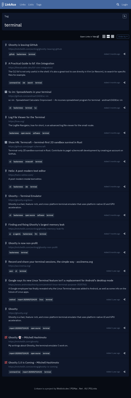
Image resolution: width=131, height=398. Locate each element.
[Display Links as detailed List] (108, 36)
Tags (39, 4)
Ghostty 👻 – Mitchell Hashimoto (27, 337)
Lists (31, 4)
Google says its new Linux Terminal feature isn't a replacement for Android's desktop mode (60, 280)
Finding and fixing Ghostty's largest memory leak (36, 224)
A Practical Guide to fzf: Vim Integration (31, 63)
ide (24, 82)
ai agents (16, 234)
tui (36, 108)
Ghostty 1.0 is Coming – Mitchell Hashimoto (33, 362)
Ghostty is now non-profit (23, 243)
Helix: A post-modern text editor (27, 170)
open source (26, 133)
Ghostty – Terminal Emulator (25, 195)
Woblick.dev (63, 388)
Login (125, 4)
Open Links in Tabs (88, 36)
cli (10, 108)
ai (10, 234)
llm (36, 234)
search (30, 82)
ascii (11, 271)
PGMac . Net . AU (79, 388)
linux (41, 299)
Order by (122, 36)
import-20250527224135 (27, 299)
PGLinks (93, 388)
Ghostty (13, 308)
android (12, 299)
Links (23, 4)
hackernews (21, 54)
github (11, 54)
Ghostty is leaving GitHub (23, 44)
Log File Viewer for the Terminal (26, 117)
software (36, 133)
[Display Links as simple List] (104, 36)
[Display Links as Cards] (112, 36)
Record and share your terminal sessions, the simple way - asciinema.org (50, 261)
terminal (32, 54)
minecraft (29, 161)
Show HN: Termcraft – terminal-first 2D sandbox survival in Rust (45, 142)
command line (14, 82)
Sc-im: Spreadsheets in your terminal (29, 91)
